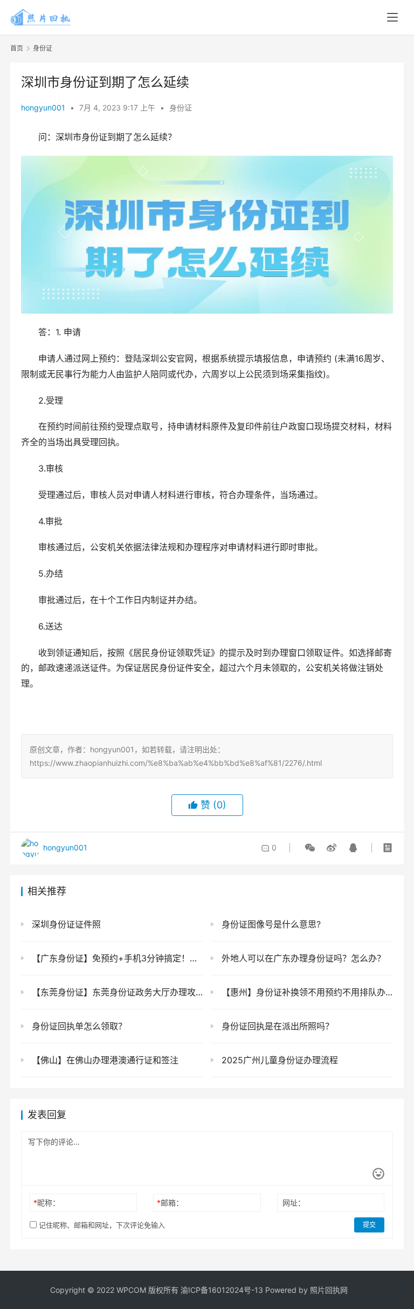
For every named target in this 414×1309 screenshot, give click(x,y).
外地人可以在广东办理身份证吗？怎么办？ (302, 958)
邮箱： (170, 1202)
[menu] (392, 17)
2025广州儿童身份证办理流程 (278, 1060)
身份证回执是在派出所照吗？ (276, 1026)
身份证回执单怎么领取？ (78, 1026)
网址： (293, 1202)
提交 (369, 1225)
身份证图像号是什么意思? (270, 924)
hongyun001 (43, 107)
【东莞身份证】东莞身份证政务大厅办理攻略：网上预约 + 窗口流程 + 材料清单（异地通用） (116, 992)
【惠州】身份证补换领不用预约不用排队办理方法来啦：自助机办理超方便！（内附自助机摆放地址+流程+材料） (306, 992)
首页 (16, 48)
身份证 (180, 107)
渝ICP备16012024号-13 (222, 1289)
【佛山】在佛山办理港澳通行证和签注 (103, 1060)
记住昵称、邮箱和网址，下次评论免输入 (101, 1225)
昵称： (46, 1202)
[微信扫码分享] (310, 847)
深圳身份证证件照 (65, 924)
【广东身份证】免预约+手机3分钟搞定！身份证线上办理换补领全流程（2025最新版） (116, 958)
